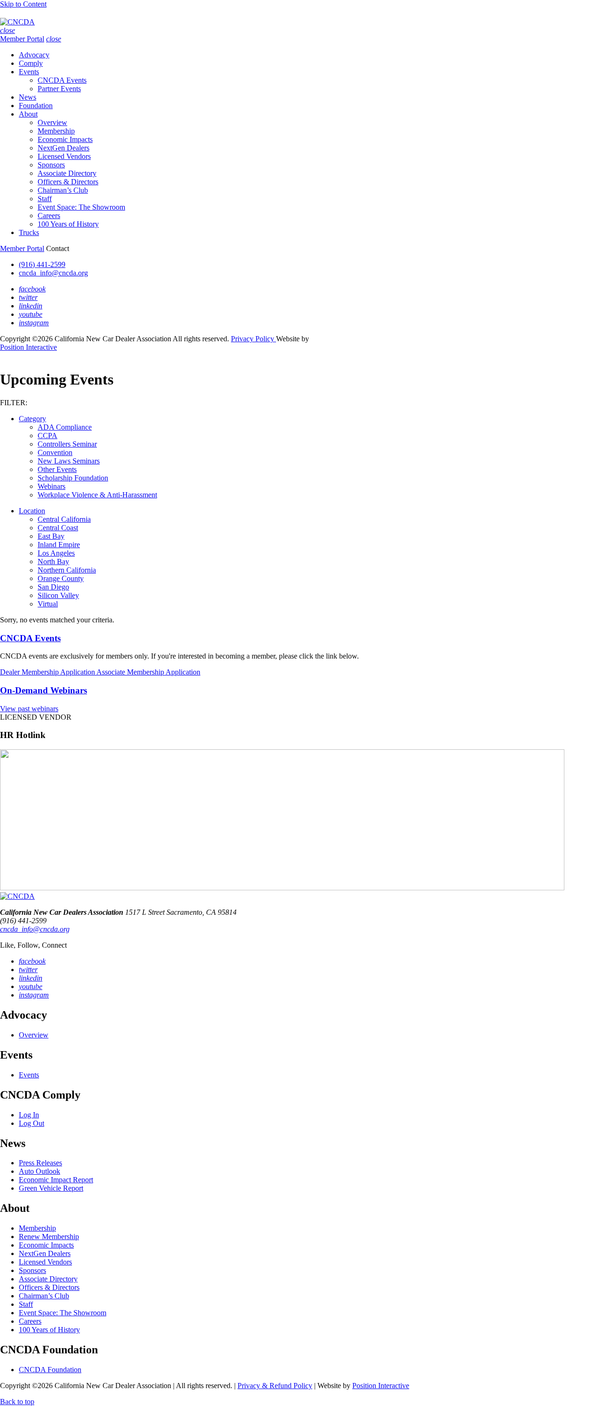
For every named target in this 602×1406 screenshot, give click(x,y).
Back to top (17, 1402)
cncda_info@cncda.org (53, 273)
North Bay (53, 562)
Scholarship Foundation (73, 478)
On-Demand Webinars (43, 690)
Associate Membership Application (148, 672)
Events (29, 72)
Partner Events (59, 89)
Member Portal (22, 39)
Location (32, 511)
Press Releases (40, 1163)
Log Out (31, 1123)
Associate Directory (67, 173)
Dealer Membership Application (48, 672)
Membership (56, 131)
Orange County (61, 578)
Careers (49, 216)
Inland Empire (59, 545)
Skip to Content (23, 4)
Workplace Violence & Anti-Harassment (97, 495)
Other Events (57, 469)
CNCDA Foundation (50, 1370)
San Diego (53, 587)
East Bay (51, 536)
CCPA (47, 436)
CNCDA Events (62, 80)
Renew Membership (49, 1237)
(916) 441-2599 (42, 264)
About (28, 114)
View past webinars (29, 709)
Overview (52, 122)
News (27, 97)
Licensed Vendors (64, 156)
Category (32, 419)
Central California (64, 519)
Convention (55, 452)
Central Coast (58, 528)
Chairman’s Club (63, 190)
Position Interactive (28, 347)
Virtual (48, 604)
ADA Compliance (65, 427)
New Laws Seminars (69, 461)
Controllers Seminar (67, 444)
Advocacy (34, 55)
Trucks (29, 232)
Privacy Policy (253, 339)
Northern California (67, 570)
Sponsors (51, 165)
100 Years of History (68, 224)
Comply (31, 63)
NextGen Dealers (63, 148)
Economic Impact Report (56, 1180)
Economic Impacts (65, 139)
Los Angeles (56, 553)
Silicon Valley (58, 595)
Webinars (51, 486)
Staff (45, 199)
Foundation (36, 106)
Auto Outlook (39, 1171)
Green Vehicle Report (51, 1188)
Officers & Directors (68, 182)
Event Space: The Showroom (81, 207)
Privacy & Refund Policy (275, 1386)
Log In (29, 1115)
